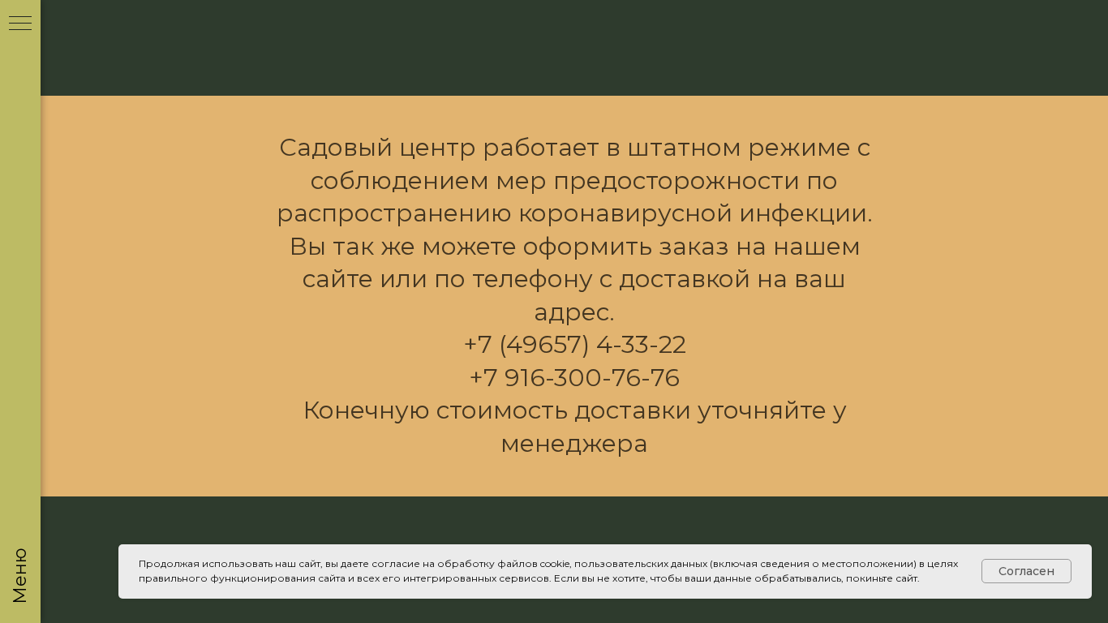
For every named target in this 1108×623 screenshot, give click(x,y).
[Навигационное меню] (20, 24)
